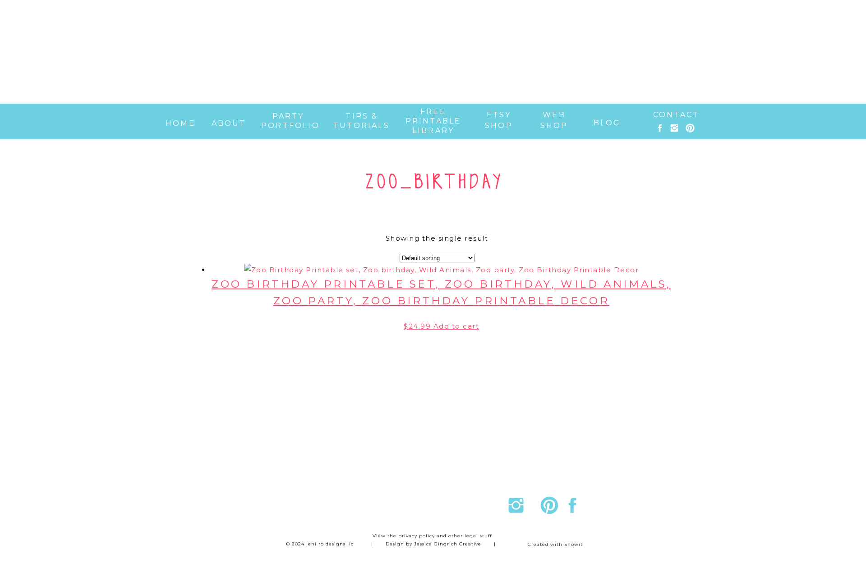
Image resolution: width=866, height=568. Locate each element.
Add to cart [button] (456, 326)
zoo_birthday (434, 182)
